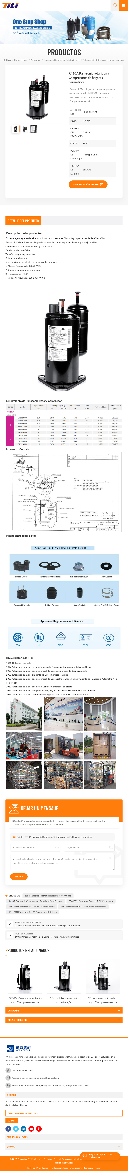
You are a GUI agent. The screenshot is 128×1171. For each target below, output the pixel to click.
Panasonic (35, 60)
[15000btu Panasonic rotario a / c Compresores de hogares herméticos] (64, 976)
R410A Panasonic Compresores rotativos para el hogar (36, 901)
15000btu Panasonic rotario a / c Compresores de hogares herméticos (64, 1000)
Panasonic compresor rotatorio (59, 60)
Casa (8, 60)
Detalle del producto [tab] (23, 221)
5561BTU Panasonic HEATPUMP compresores (83, 906)
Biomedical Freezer (92, 1168)
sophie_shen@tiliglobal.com (45, 1077)
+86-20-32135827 (25, 1070)
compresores (20, 60)
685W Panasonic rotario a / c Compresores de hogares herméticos (25, 1000)
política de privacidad (64, 1162)
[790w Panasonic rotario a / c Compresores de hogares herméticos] (103, 976)
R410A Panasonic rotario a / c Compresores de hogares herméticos (58, 837)
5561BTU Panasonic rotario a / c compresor (91, 901)
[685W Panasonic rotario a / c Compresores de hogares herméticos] (25, 976)
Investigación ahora (86, 184)
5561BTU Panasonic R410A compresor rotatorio (33, 912)
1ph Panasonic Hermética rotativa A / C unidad (48, 895)
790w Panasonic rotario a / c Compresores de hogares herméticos (103, 1000)
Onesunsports (76, 1168)
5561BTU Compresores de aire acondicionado (32, 906)
